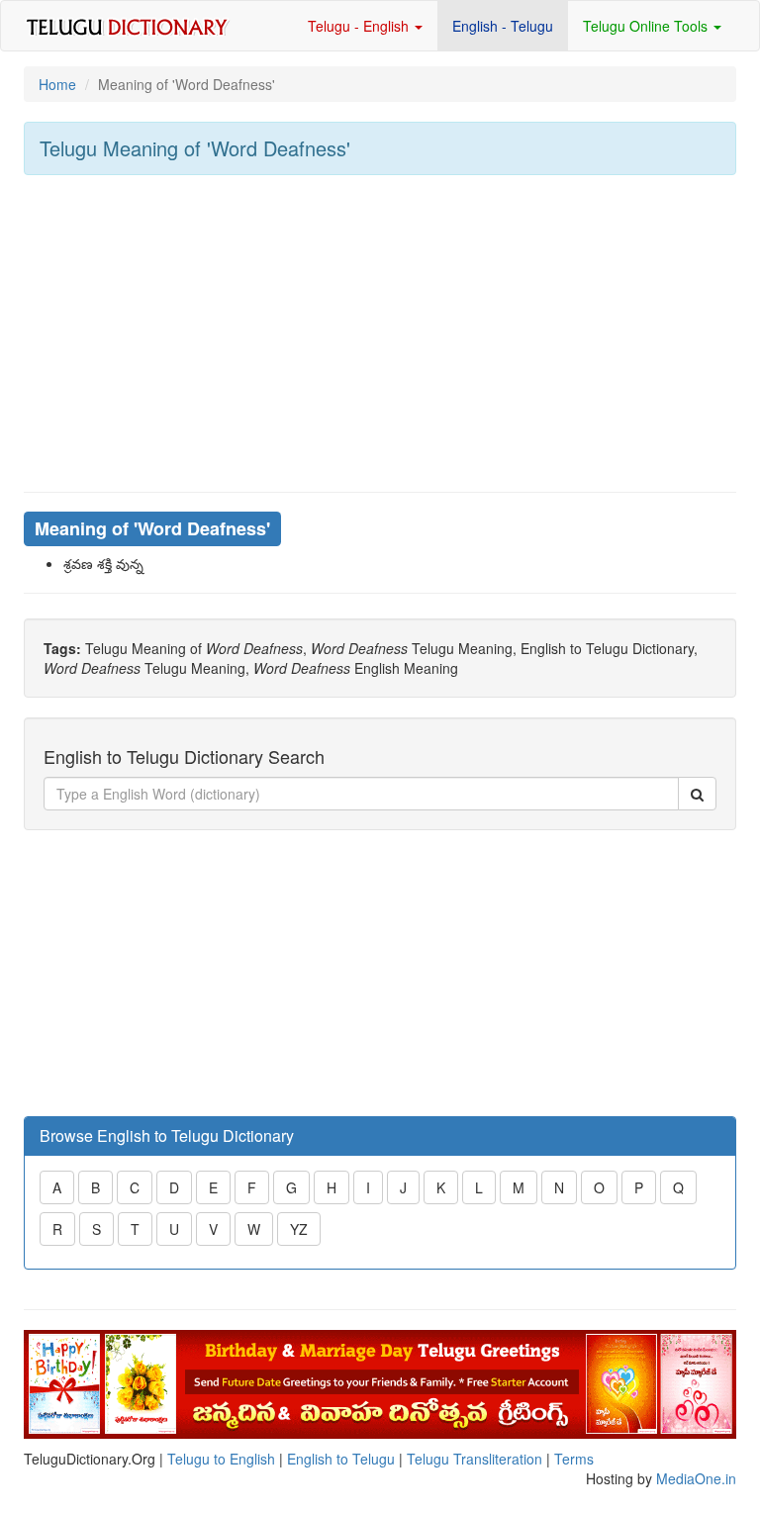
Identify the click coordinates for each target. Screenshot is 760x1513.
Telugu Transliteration (474, 1458)
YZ (299, 1229)
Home (57, 84)
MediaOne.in (696, 1478)
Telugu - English (360, 26)
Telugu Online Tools (647, 26)
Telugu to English (221, 1458)
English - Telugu (502, 26)
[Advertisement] (380, 333)
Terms (574, 1458)
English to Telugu (341, 1458)
